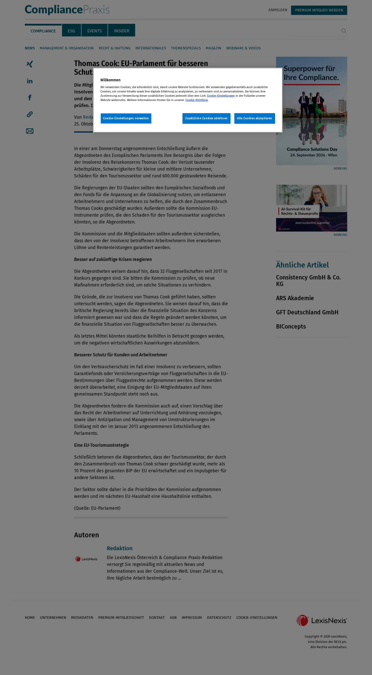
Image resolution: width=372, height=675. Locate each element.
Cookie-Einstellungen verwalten (126, 118)
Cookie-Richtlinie (196, 100)
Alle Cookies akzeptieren (254, 118)
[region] (188, 100)
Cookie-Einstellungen (221, 95)
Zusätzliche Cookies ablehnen (206, 118)
